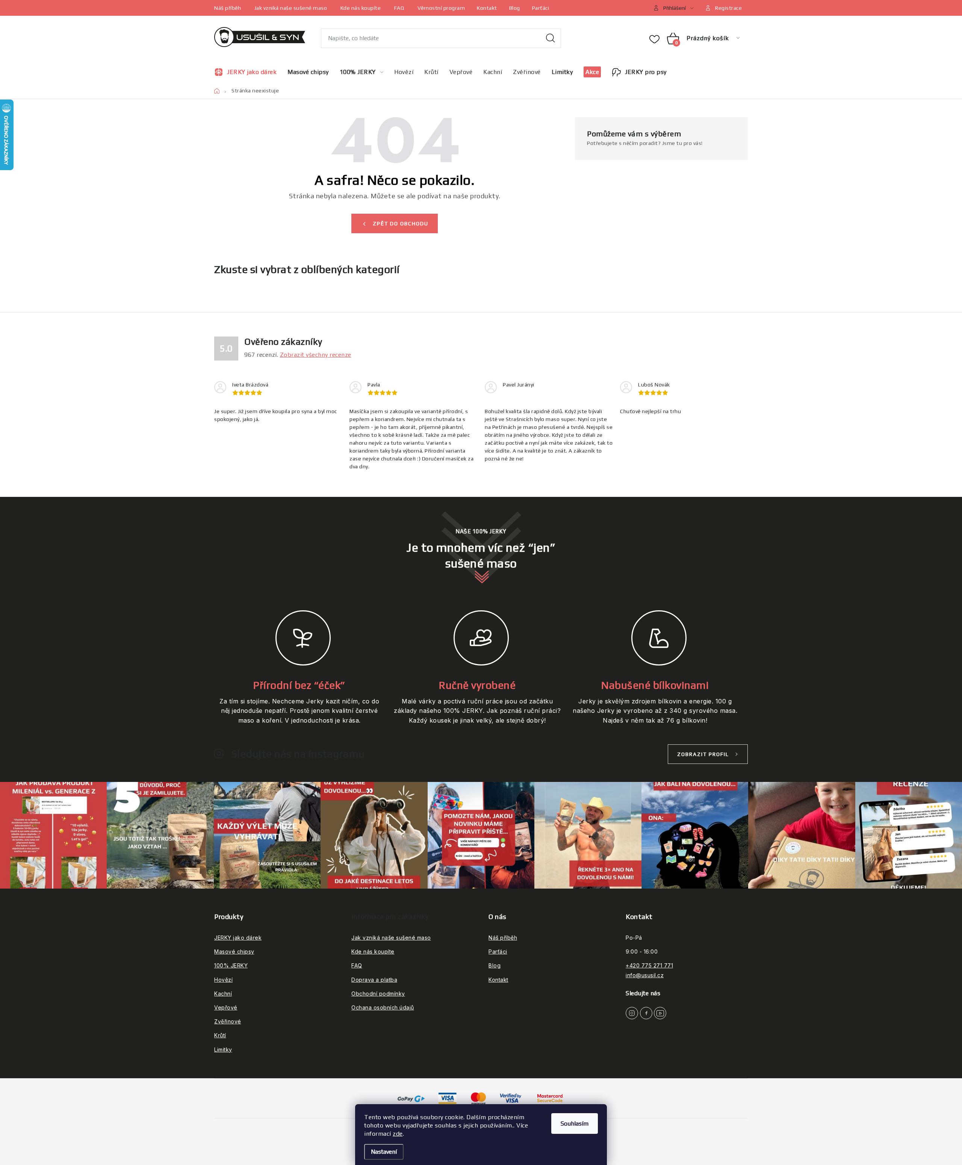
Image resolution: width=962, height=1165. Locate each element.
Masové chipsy (234, 951)
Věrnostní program (441, 8)
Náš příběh (227, 8)
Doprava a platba (374, 979)
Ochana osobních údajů (382, 1007)
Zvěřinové (227, 1021)
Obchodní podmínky (378, 993)
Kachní (223, 993)
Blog (514, 8)
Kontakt (487, 8)
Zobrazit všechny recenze (315, 354)
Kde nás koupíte (360, 8)
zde (398, 1133)
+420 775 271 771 (649, 965)
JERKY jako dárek (238, 937)
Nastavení (384, 1151)
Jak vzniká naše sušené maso (290, 8)
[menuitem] (248, 72)
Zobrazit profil (703, 754)
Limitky (223, 1049)
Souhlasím (574, 1123)
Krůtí (220, 1035)
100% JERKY (231, 965)
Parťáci (540, 8)
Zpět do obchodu (400, 223)
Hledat (550, 38)
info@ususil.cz (645, 975)
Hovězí (223, 979)
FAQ (399, 8)
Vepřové (225, 1007)
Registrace (728, 8)
